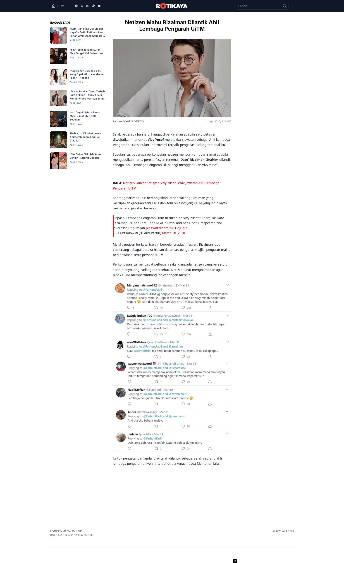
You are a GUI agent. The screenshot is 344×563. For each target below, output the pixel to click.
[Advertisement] (172, 495)
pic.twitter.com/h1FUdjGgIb (167, 228)
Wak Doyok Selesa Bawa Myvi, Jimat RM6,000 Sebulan (85, 116)
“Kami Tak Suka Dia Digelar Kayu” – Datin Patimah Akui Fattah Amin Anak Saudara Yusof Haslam (86, 32)
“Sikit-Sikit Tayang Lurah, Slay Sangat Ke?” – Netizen (87, 51)
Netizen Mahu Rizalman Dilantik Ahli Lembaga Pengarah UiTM (172, 25)
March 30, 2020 (173, 233)
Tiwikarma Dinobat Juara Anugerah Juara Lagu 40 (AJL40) (85, 137)
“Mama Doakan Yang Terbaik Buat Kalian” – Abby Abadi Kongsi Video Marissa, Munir (88, 95)
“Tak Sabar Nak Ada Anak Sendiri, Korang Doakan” (85, 156)
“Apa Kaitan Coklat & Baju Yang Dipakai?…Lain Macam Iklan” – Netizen (87, 74)
